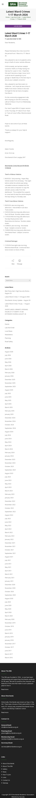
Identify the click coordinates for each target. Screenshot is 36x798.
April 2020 (8, 612)
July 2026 (8, 355)
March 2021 (9, 574)
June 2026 (8, 359)
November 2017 (10, 644)
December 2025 (10, 379)
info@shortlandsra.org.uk (9, 727)
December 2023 (10, 459)
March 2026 (9, 369)
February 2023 (9, 494)
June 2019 (8, 630)
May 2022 (8, 525)
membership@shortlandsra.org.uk (12, 739)
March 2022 (9, 532)
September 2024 (10, 428)
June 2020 (8, 605)
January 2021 (9, 581)
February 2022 (9, 536)
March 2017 (9, 654)
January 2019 (9, 637)
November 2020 (10, 588)
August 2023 (9, 473)
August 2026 (9, 352)
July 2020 (8, 602)
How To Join (7, 775)
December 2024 (10, 418)
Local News (8, 331)
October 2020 (9, 592)
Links (4, 777)
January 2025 (9, 414)
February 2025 (9, 411)
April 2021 (8, 571)
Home (8, 17)
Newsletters (9, 335)
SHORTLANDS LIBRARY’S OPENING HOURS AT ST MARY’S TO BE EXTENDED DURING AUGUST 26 (16, 312)
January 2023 (9, 498)
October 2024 (9, 425)
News (4, 772)
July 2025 (8, 393)
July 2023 (8, 477)
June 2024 (8, 439)
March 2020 (9, 616)
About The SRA (8, 766)
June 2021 (8, 564)
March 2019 (9, 633)
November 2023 (10, 463)
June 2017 (8, 651)
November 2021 (10, 546)
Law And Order (16, 17)
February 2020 (9, 619)
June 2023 (8, 480)
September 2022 (10, 512)
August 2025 (9, 390)
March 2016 (9, 658)
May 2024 (8, 442)
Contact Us (6, 780)
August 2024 (9, 432)
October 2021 (9, 550)
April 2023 (8, 487)
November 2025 (10, 383)
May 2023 (8, 484)
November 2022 (10, 505)
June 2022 (8, 522)
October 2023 (9, 466)
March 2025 (9, 407)
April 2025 (8, 404)
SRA (20, 39)
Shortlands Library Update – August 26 (17, 300)
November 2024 (10, 421)
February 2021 (9, 578)
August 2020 (9, 598)
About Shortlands (8, 763)
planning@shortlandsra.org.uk (11, 733)
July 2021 (8, 560)
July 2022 (8, 519)
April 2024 (8, 446)
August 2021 (9, 557)
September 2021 (10, 553)
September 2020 (10, 595)
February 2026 (9, 373)
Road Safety (9, 342)
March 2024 (9, 449)
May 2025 (8, 400)
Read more (4, 689)
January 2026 (9, 376)
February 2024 (9, 452)
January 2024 (9, 456)
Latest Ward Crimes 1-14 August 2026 (17, 297)
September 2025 (10, 386)
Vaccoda (21, 797)
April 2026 (8, 366)
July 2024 (8, 435)
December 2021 (10, 543)
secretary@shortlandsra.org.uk (11, 747)
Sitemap (5, 783)
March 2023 (9, 491)
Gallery (5, 769)
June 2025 (8, 397)
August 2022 (9, 515)
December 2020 (10, 585)
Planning (8, 338)
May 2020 (8, 609)
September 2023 (10, 470)
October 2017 (9, 647)
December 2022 (10, 501)
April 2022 (8, 529)
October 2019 (9, 626)
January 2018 (9, 640)
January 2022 (9, 539)
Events (7, 324)
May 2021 (8, 567)
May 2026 (8, 362)
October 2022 (9, 508)
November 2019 (10, 623)
